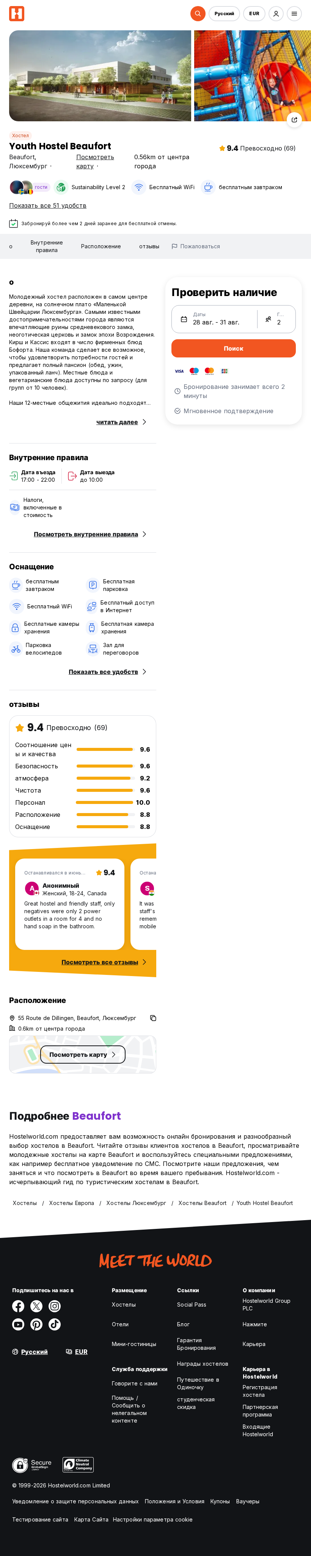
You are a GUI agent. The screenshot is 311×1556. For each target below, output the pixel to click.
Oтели (120, 1324)
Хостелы (124, 1304)
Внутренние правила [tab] (47, 246)
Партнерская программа (260, 1411)
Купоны (220, 1501)
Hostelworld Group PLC (267, 1304)
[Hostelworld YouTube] (18, 1324)
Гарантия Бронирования (196, 1344)
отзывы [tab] (149, 246)
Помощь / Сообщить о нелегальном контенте (129, 1409)
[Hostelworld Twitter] (36, 1306)
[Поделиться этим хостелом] (294, 119)
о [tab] (11, 246)
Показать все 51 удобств (47, 205)
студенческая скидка (196, 1403)
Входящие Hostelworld (258, 1430)
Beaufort (22, 157)
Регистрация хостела (260, 1391)
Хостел (20, 135)
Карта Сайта (91, 1519)
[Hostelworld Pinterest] (36, 1324)
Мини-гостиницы (134, 1344)
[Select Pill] (198, 13)
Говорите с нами (135, 1383)
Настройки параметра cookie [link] (153, 1519)
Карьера (254, 1344)
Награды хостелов (202, 1363)
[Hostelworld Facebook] (18, 1306)
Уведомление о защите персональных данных (75, 1501)
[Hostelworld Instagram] (55, 1306)
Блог (183, 1324)
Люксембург (28, 166)
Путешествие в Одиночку (198, 1383)
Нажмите (255, 1324)
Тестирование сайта (40, 1519)
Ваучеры (248, 1501)
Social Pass (191, 1304)
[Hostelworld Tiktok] (55, 1324)
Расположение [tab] (101, 246)
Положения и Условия (174, 1501)
